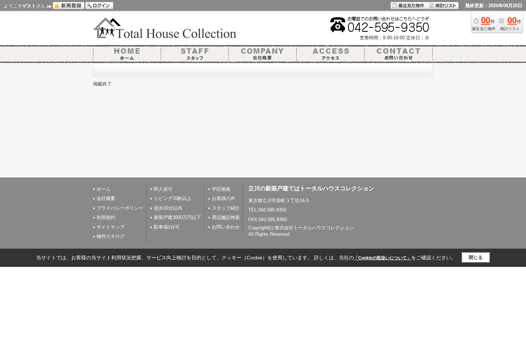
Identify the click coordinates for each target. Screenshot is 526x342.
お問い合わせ (226, 227)
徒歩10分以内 (168, 208)
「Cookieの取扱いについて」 (382, 257)
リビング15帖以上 (172, 198)
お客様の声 (223, 198)
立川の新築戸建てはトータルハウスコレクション (311, 188)
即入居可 (163, 189)
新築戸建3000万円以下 (177, 217)
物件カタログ (111, 236)
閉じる (476, 257)
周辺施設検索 (226, 217)
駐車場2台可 (167, 227)
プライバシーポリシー (120, 208)
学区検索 (221, 189)
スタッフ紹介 (226, 208)
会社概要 (106, 198)
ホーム (104, 189)
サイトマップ (111, 227)
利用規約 (106, 217)
